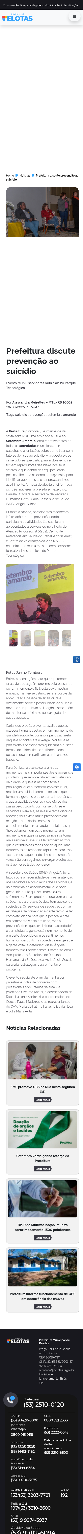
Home (10, 175)
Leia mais (42, 1099)
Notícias (25, 175)
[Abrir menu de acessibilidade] (77, 659)
